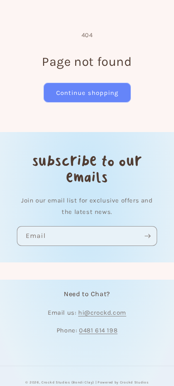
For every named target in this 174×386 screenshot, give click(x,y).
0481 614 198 (98, 330)
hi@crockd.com (102, 312)
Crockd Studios (134, 382)
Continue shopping (87, 93)
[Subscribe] (147, 236)
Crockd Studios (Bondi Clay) (67, 382)
